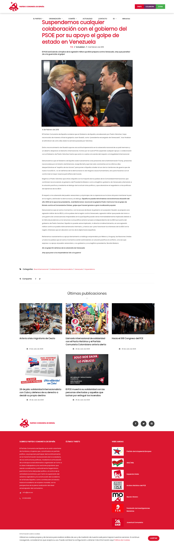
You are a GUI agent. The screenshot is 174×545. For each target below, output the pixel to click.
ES (114, 19)
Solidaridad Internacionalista (61, 269)
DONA (160, 6)
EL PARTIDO (37, 19)
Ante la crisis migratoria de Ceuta (37, 338)
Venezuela (79, 269)
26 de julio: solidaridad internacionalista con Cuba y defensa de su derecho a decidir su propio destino (40, 392)
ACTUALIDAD (87, 19)
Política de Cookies (122, 540)
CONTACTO (102, 19)
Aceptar (153, 538)
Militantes (126, 19)
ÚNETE (139, 6)
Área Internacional (41, 269)
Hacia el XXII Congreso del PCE (127, 338)
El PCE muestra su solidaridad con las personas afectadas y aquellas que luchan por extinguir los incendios (85, 392)
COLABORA (150, 6)
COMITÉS (71, 19)
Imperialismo (90, 269)
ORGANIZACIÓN (55, 19)
